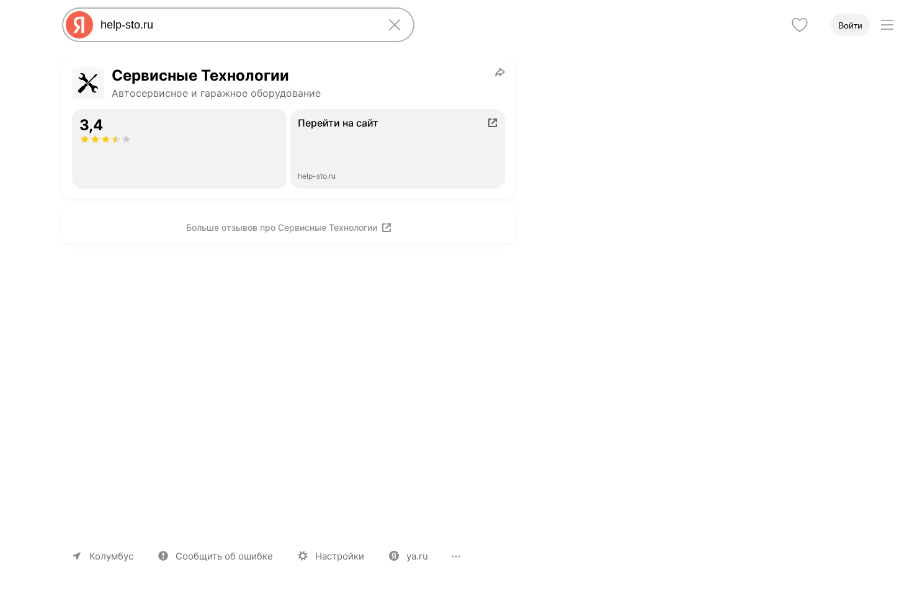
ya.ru (417, 556)
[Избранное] (799, 24)
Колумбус (111, 556)
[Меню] (887, 24)
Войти (850, 25)
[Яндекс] (79, 24)
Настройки (339, 556)
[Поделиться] (500, 72)
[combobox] (235, 25)
